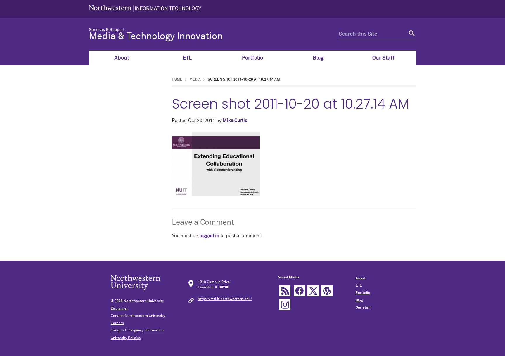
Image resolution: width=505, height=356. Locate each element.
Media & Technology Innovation (156, 36)
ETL (187, 58)
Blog (318, 58)
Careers (117, 323)
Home (177, 79)
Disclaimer (119, 308)
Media (195, 79)
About (121, 58)
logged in (209, 235)
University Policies (126, 338)
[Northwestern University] (145, 9)
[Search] (411, 34)
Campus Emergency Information (137, 330)
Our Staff (383, 58)
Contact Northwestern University (138, 316)
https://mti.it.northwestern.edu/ (225, 299)
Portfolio (252, 58)
